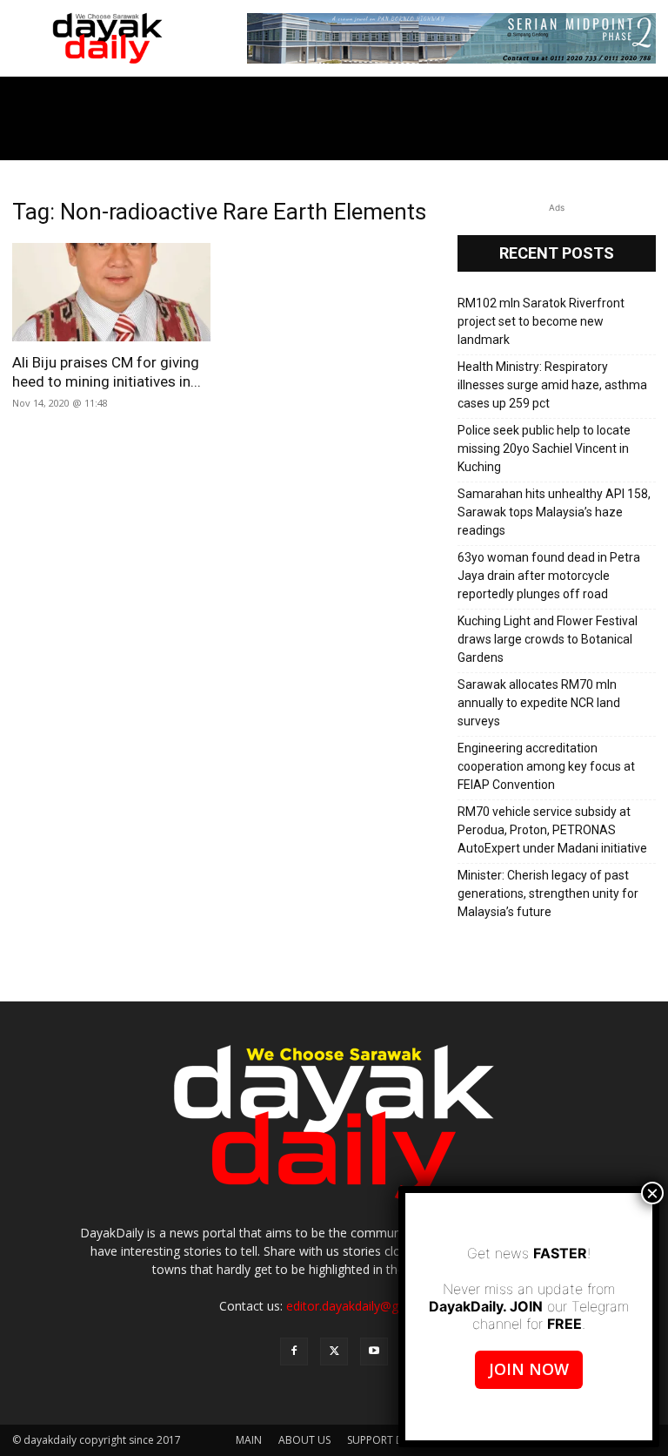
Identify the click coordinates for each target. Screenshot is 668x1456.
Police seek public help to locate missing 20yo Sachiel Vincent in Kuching (544, 448)
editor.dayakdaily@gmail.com (368, 1306)
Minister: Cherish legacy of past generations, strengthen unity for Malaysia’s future (548, 893)
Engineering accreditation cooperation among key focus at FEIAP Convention (546, 766)
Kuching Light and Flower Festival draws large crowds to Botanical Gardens (548, 639)
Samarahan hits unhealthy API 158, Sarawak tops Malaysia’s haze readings (554, 512)
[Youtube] (374, 1351)
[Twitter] (334, 1351)
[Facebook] (294, 1351)
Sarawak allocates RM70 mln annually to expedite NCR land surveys (539, 702)
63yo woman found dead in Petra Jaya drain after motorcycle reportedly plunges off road (549, 575)
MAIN (249, 1439)
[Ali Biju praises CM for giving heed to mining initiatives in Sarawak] (111, 292)
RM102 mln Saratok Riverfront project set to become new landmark (541, 321)
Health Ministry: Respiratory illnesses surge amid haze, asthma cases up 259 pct (552, 385)
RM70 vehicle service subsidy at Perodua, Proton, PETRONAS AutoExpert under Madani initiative (552, 830)
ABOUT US (304, 1439)
